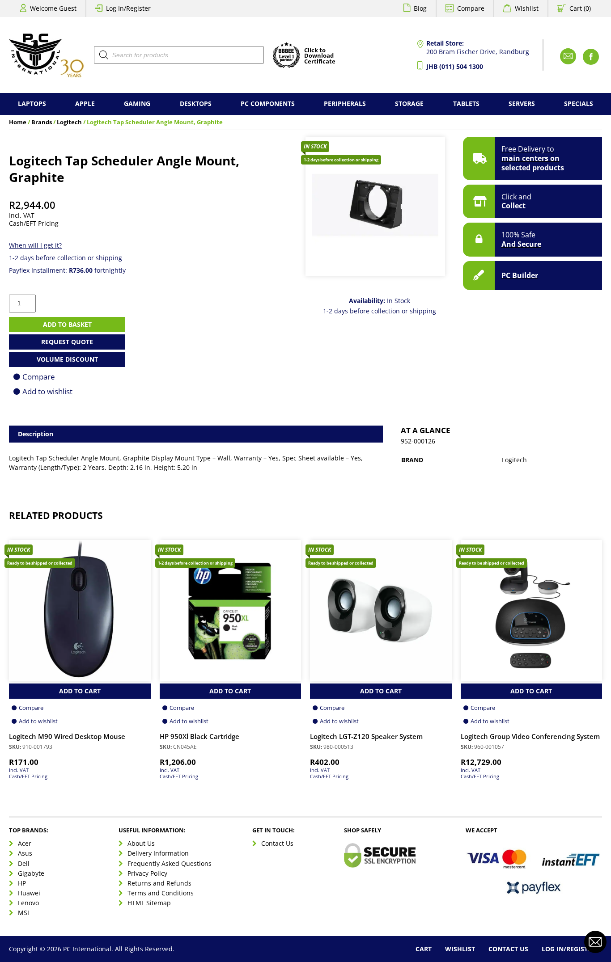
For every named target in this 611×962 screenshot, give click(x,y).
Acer (24, 843)
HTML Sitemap (149, 903)
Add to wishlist (47, 391)
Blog (420, 8)
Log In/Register (128, 8)
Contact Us (277, 843)
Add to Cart (80, 691)
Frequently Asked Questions (169, 863)
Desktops (196, 103)
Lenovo (28, 903)
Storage (409, 103)
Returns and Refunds (159, 883)
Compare (470, 8)
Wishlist (527, 8)
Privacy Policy (147, 873)
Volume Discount (67, 359)
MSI (23, 912)
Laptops (32, 103)
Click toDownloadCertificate (319, 56)
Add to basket (67, 324)
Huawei (29, 893)
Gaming (137, 103)
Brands (41, 122)
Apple (85, 103)
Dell (24, 863)
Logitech (69, 122)
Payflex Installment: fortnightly (67, 270)
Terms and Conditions (160, 893)
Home (17, 122)
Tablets (466, 103)
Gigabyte (31, 873)
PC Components (268, 103)
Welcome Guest (53, 8)
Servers (522, 103)
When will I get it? (35, 245)
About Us (141, 843)
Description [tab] (35, 434)
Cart (424, 949)
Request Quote (67, 342)
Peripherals (345, 103)
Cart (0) (580, 8)
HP (22, 883)
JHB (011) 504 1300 (454, 66)
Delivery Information (158, 853)
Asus (25, 853)
